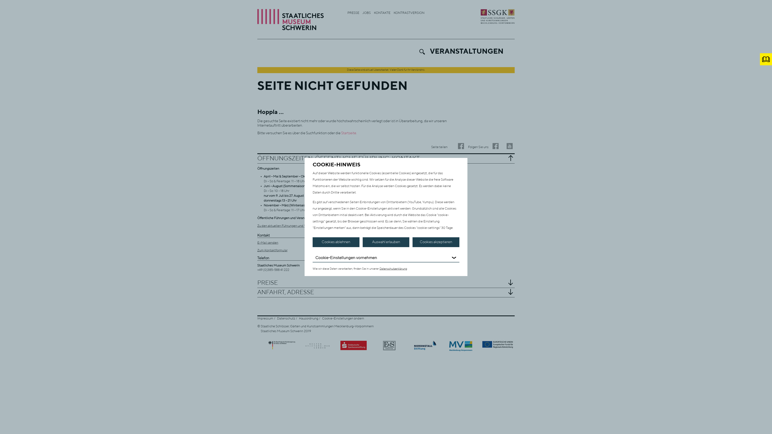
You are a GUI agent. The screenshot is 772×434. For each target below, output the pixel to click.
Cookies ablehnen (336, 242)
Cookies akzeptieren (436, 242)
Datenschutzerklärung (393, 268)
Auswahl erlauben (386, 242)
